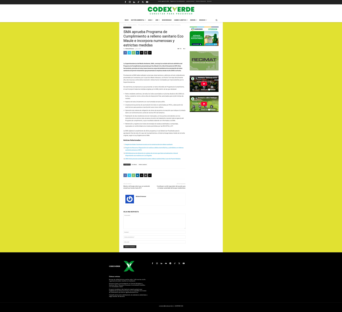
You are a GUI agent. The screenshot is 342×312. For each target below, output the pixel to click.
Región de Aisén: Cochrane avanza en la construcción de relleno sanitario (149, 144)
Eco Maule (134, 164)
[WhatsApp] (133, 52)
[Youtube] (147, 2)
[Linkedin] (134, 2)
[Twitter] (143, 2)
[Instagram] (130, 2)
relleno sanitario (143, 164)
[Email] (141, 52)
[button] (216, 20)
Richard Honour (130, 48)
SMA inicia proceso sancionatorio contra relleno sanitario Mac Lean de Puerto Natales (153, 159)
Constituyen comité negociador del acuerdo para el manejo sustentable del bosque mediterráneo (171, 187)
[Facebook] (125, 2)
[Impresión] (145, 52)
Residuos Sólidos (132, 25)
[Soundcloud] (166, 263)
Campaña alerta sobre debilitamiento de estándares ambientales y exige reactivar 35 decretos (128, 295)
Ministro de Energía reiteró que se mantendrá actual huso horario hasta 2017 (136, 187)
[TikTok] (138, 2)
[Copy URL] (150, 52)
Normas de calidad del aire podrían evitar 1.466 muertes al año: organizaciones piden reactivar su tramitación (127, 280)
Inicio (124, 25)
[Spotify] (170, 263)
